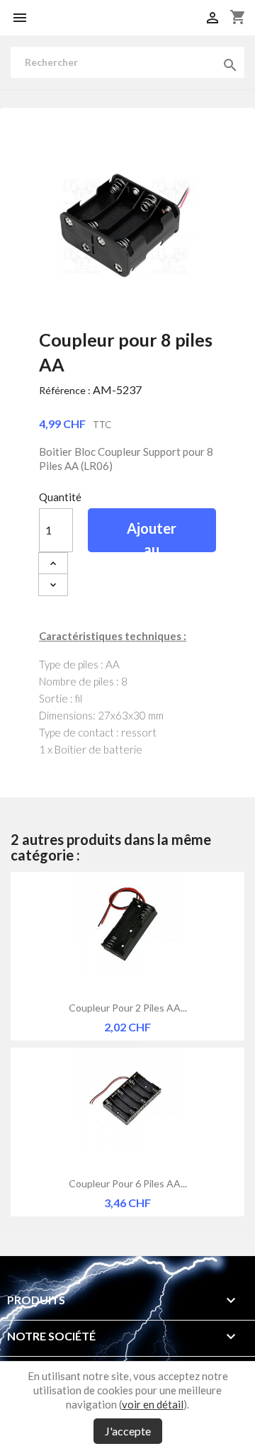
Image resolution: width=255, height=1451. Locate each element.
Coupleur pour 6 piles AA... (128, 1183)
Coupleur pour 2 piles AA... (128, 1007)
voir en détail (152, 1404)
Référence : (65, 390)
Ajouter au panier (151, 536)
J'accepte (128, 1431)
